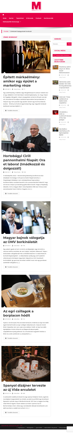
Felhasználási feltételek (65, 427)
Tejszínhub (20, 18)
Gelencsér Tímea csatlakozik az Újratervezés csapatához (64, 100)
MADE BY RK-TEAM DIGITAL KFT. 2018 (11, 425)
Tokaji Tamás (17, 89)
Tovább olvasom (12, 110)
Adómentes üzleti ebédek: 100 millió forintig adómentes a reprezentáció (65, 85)
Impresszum (21, 427)
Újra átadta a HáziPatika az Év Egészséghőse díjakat (64, 132)
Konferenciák (48, 18)
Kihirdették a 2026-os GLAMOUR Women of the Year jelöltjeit (65, 116)
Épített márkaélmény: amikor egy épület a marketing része (21, 81)
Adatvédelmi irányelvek (50, 427)
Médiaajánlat (30, 427)
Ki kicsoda (29, 18)
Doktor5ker (16, 245)
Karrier (11, 18)
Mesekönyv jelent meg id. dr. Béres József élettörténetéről (65, 70)
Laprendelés (39, 427)
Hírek (4, 18)
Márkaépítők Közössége (11, 22)
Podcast (38, 18)
